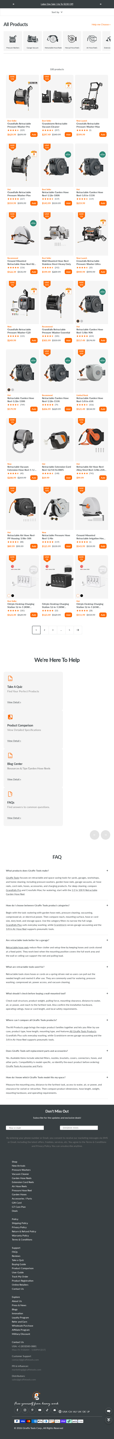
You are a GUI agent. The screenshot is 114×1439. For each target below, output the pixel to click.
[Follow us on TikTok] (47, 1410)
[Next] (78, 630)
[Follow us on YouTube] (39, 1410)
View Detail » (14, 702)
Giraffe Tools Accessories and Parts (24, 1066)
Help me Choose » (101, 24)
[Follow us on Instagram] (25, 1410)
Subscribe (49, 1127)
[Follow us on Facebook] (17, 1410)
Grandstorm (60, 924)
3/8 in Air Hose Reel (16, 929)
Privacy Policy (43, 1146)
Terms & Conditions (96, 1142)
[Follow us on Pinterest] (32, 1410)
